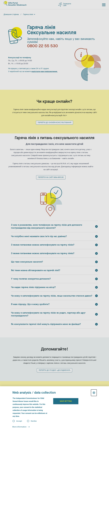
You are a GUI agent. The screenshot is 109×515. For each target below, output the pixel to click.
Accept (19, 421)
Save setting (66, 401)
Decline (34, 421)
